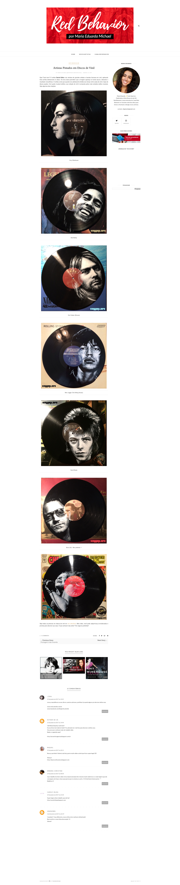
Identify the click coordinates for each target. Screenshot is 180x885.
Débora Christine (54, 771)
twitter (117, 123)
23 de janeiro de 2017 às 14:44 (55, 722)
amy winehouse (74, 63)
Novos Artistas (85, 54)
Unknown (51, 811)
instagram (126, 123)
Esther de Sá (52, 720)
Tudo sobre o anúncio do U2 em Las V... (97, 676)
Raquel (50, 747)
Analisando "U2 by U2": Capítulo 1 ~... (51, 670)
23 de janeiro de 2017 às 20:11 (55, 750)
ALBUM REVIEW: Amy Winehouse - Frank (73, 676)
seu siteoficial (72, 623)
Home (73, 54)
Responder (105, 711)
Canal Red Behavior (102, 54)
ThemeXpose (56, 881)
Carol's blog (52, 792)
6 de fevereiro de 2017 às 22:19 (55, 814)
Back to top (135, 881)
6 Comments (45, 635)
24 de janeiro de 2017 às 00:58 (55, 773)
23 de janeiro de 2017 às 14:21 (55, 699)
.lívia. (49, 696)
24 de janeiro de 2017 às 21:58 (55, 795)
